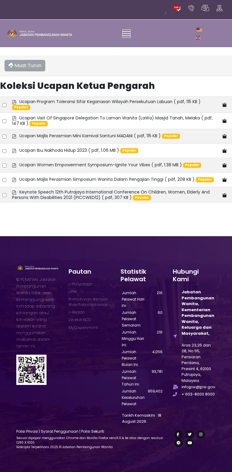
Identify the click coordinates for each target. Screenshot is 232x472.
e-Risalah (77, 312)
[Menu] (126, 33)
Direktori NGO (80, 319)
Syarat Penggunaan (60, 431)
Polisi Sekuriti (92, 431)
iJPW (73, 291)
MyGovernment (83, 327)
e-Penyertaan (80, 284)
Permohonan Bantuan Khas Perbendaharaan (88, 302)
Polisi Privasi (27, 431)
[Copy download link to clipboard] (225, 104)
